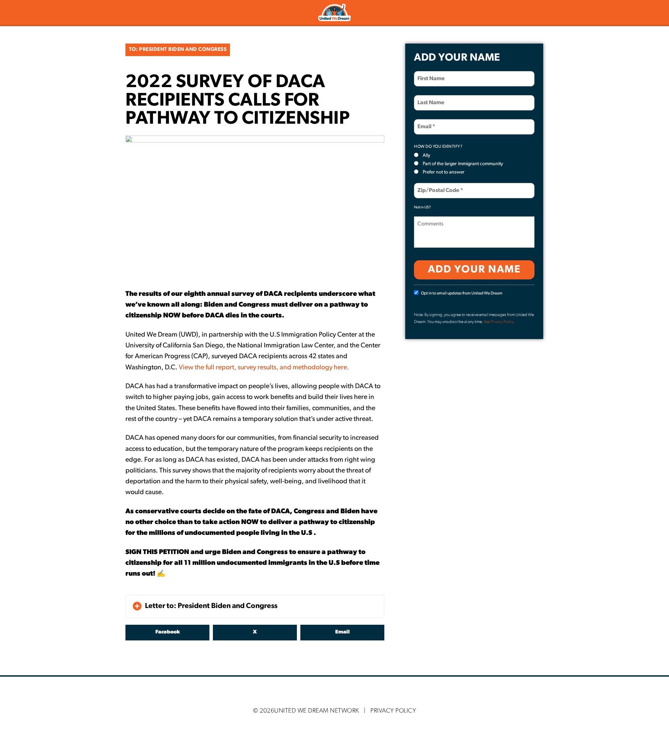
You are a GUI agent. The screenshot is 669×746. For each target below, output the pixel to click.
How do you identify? (438, 147)
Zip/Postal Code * (436, 186)
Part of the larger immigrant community (463, 164)
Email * (425, 122)
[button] (255, 606)
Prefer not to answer (443, 172)
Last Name (428, 98)
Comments (429, 220)
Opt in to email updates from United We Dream (461, 293)
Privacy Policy (393, 711)
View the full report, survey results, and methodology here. (264, 367)
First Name (429, 74)
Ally (426, 155)
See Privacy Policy (499, 322)
